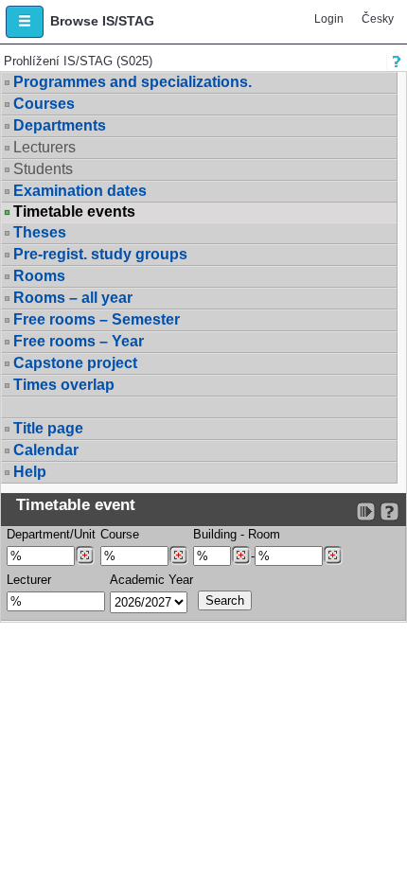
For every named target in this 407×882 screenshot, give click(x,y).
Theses (39, 232)
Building (215, 534)
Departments (59, 125)
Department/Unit (51, 534)
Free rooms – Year (78, 341)
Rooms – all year (73, 298)
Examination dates (80, 191)
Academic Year (151, 580)
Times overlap (64, 385)
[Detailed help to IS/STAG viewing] (389, 511)
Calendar (46, 450)
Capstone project (75, 363)
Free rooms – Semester (96, 319)
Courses (44, 104)
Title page (48, 428)
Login (329, 19)
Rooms (39, 276)
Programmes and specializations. (132, 82)
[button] (25, 22)
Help (29, 472)
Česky (378, 19)
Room (264, 534)
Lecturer (29, 580)
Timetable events (74, 211)
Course (119, 534)
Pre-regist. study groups (100, 254)
